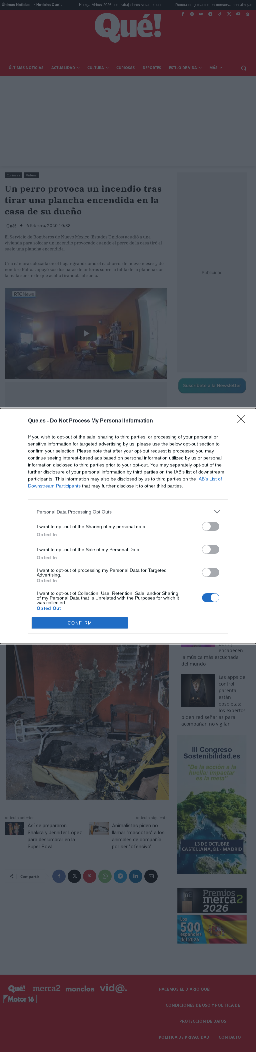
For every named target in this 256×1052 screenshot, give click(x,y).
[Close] (243, 421)
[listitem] (128, 511)
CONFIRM (80, 623)
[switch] (210, 526)
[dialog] (128, 526)
